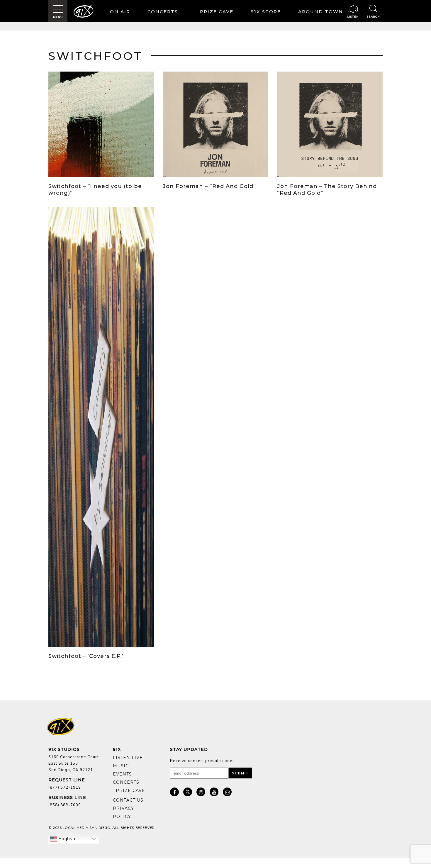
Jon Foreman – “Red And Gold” (209, 186)
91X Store (266, 11)
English (66, 838)
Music (121, 765)
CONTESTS (218, 12)
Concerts (162, 11)
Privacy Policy (123, 812)
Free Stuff (129, 795)
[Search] (373, 12)
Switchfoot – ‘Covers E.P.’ (85, 656)
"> (51, 175)
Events (122, 774)
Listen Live (128, 757)
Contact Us (128, 800)
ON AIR (120, 11)
